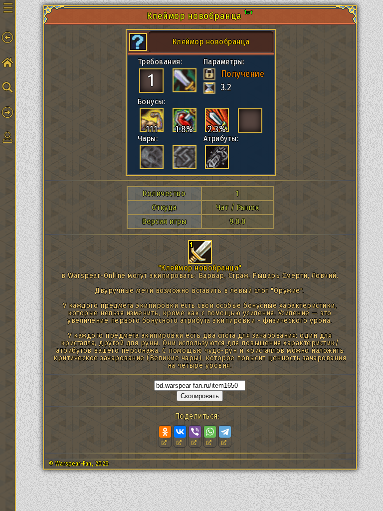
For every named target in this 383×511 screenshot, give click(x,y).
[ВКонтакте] (180, 432)
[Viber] (195, 432)
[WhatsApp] (210, 432)
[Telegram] (225, 432)
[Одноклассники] (165, 432)
